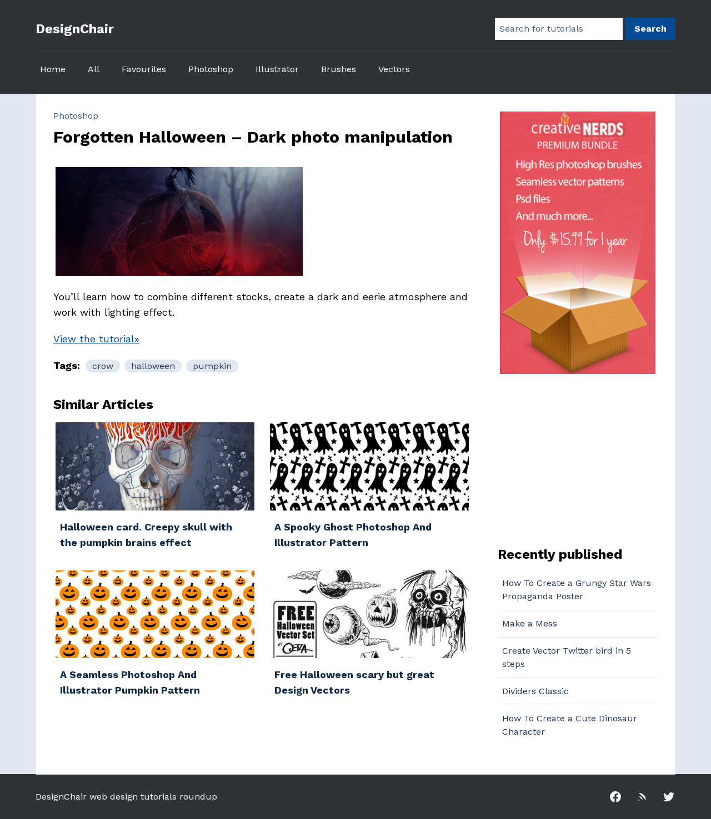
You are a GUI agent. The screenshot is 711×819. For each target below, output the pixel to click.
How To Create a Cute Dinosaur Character (569, 725)
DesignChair (75, 29)
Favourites (144, 69)
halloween (153, 366)
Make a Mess (529, 623)
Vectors (394, 69)
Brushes (338, 69)
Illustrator (277, 69)
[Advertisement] (567, 459)
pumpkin (212, 366)
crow (102, 366)
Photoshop (210, 69)
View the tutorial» (96, 339)
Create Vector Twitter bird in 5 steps (566, 657)
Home (53, 69)
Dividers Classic (535, 691)
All (93, 69)
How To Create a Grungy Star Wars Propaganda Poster (576, 589)
